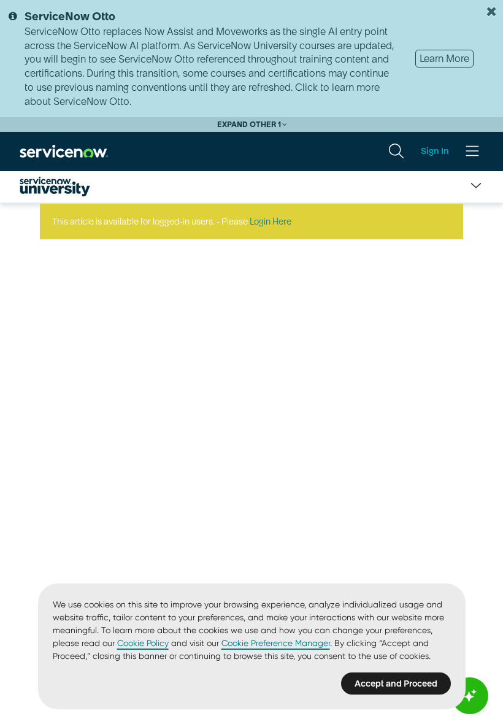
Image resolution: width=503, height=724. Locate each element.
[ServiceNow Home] (64, 150)
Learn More (444, 58)
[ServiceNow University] (55, 186)
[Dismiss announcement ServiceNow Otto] (491, 11)
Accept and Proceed (396, 683)
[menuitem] (396, 151)
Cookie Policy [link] (143, 643)
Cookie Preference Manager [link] (275, 643)
